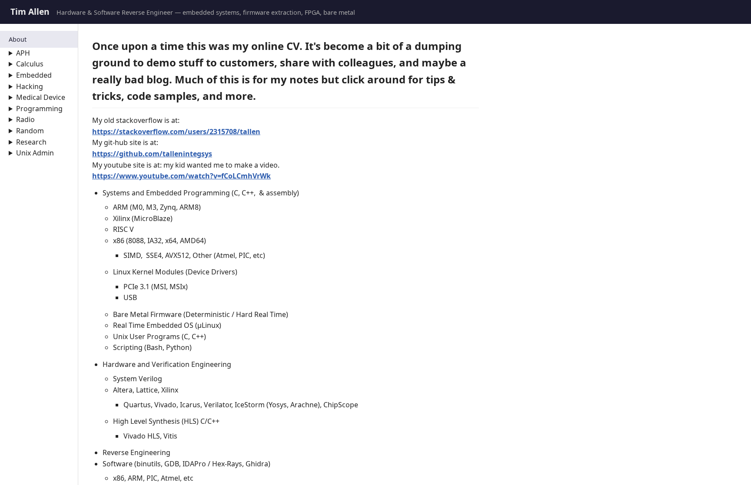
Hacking (29, 86)
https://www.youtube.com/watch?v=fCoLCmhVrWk (181, 176)
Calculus (29, 64)
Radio (25, 119)
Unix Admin (35, 153)
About (18, 39)
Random (30, 130)
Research (31, 142)
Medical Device (40, 97)
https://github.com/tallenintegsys (152, 153)
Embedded (34, 75)
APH (23, 53)
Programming (39, 108)
